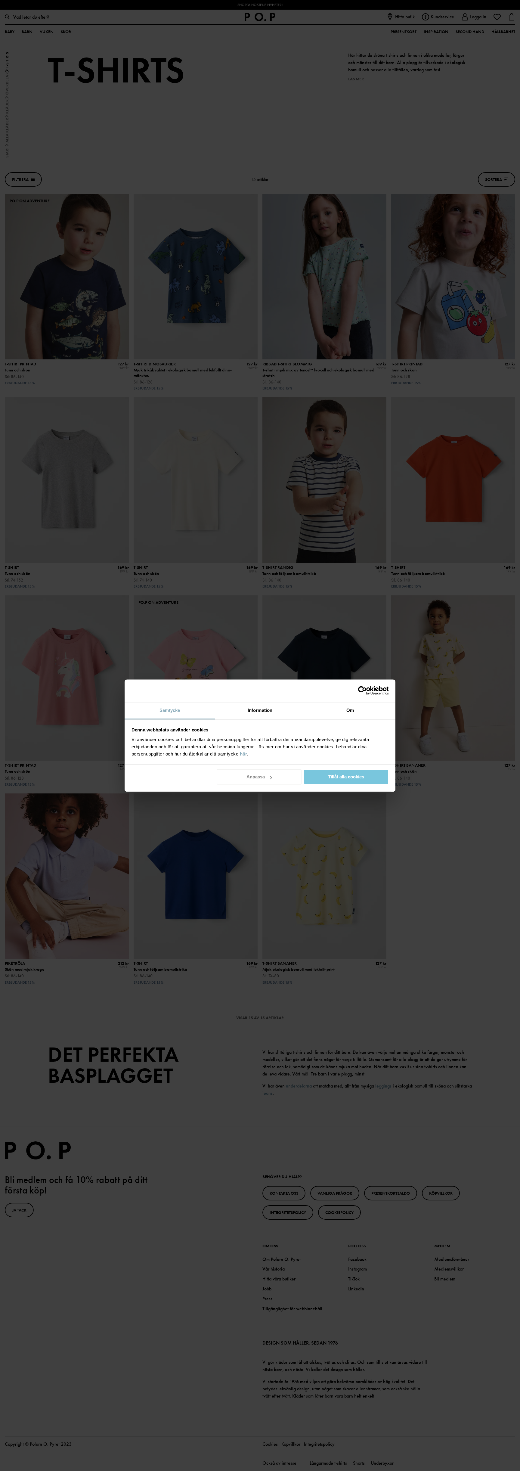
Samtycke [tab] (169, 710)
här (243, 753)
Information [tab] (260, 710)
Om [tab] (350, 710)
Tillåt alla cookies (346, 776)
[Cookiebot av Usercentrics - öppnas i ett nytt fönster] (362, 690)
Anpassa (255, 776)
